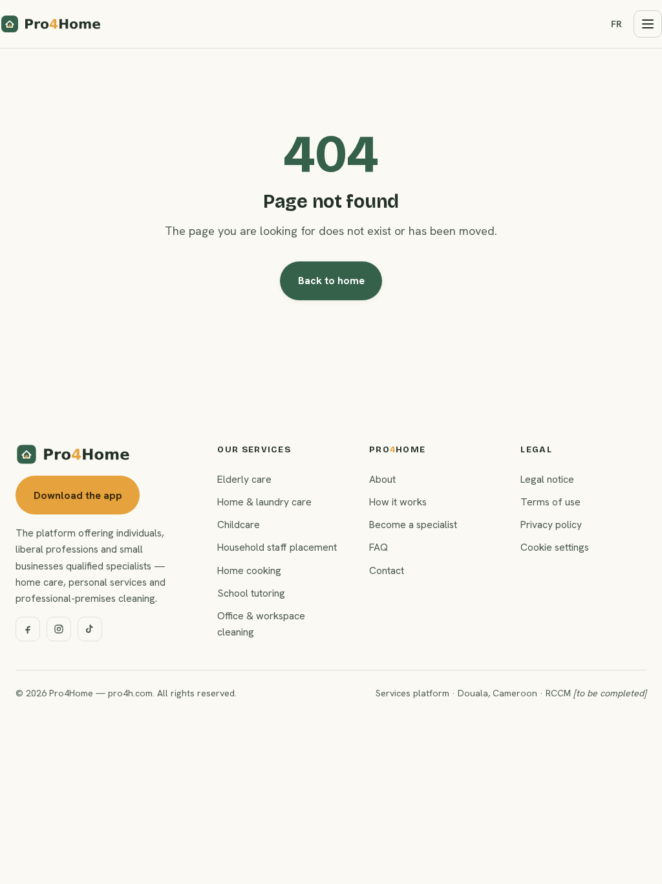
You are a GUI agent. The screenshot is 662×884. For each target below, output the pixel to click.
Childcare (238, 524)
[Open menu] (648, 24)
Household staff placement (277, 547)
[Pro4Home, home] (51, 24)
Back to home (331, 280)
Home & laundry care (264, 502)
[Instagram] (59, 629)
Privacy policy (551, 524)
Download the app (78, 495)
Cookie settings (554, 547)
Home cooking (249, 570)
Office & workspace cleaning (261, 624)
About (382, 479)
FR (616, 24)
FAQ (378, 547)
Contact (386, 570)
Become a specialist (413, 524)
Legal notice (547, 479)
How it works (398, 502)
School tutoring (251, 593)
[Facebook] (28, 629)
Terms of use (550, 502)
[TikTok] (90, 629)
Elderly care (244, 479)
